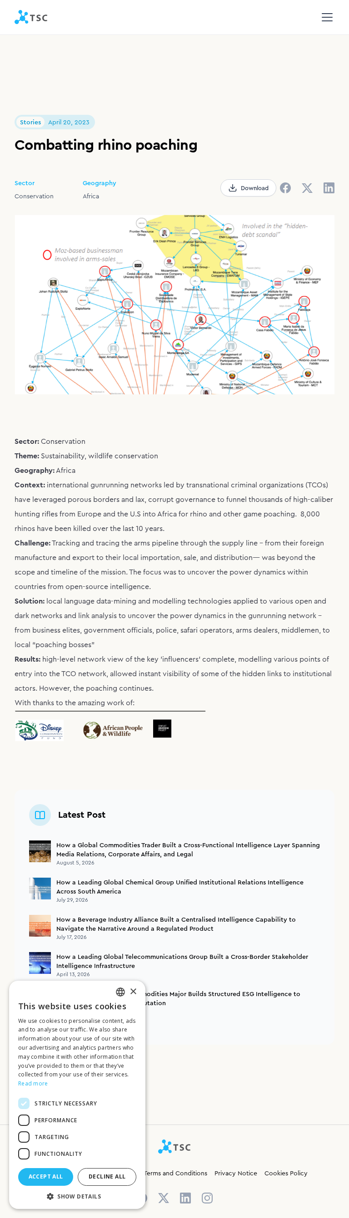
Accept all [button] (46, 1176)
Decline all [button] (107, 1176)
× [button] (133, 991)
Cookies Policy (286, 1173)
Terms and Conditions (175, 1173)
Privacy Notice (235, 1173)
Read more (33, 1083)
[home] (31, 17)
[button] (325, 17)
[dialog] (77, 1095)
